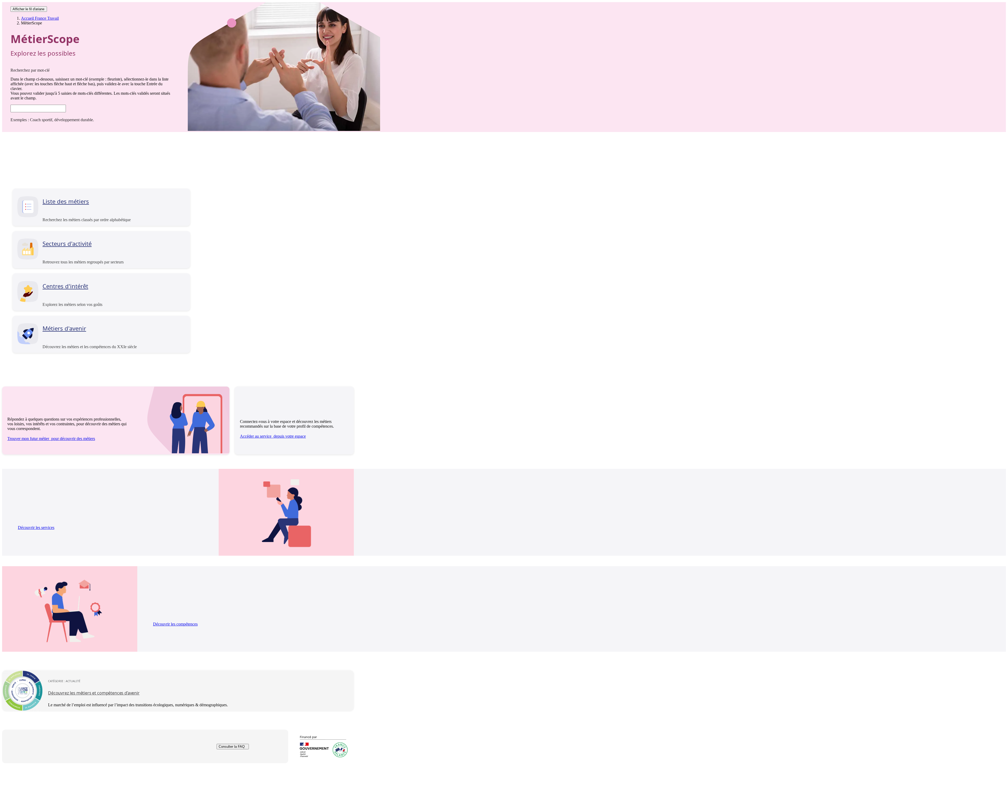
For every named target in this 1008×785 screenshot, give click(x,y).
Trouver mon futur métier (51, 438)
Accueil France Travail (40, 18)
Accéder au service (273, 436)
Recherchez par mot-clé (30, 70)
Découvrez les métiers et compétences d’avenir (94, 693)
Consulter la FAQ (232, 747)
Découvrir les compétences (175, 624)
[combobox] (38, 108)
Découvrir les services (36, 527)
